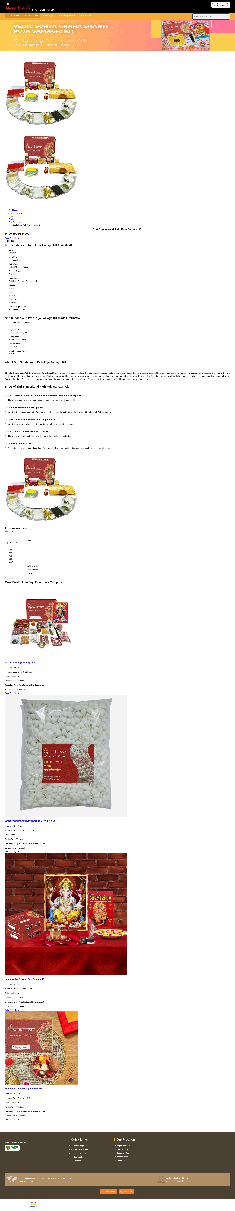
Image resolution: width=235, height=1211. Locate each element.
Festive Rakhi (123, 1157)
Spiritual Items (123, 1149)
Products (12, 219)
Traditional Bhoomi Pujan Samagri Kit (24, 1088)
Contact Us (86, 15)
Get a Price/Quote (12, 238)
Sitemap (77, 1161)
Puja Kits (121, 1160)
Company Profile (67, 15)
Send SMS (128, 1191)
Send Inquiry (13, 210)
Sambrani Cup (123, 1153)
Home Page (47, 15)
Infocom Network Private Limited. (71, 1205)
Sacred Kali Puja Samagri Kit (20, 662)
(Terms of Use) (88, 1202)
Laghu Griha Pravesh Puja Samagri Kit (25, 979)
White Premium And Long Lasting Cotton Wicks (30, 821)
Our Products (20, 15)
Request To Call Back (13, 213)
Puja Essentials (15, 222)
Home (11, 216)
